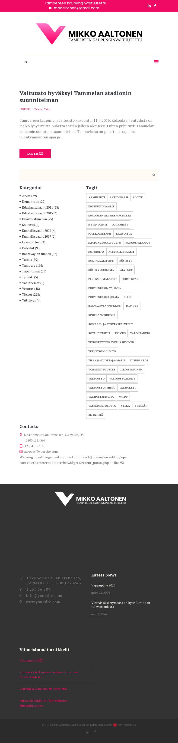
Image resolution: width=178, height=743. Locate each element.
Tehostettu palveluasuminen (111, 342)
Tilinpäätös (139, 360)
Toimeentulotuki (101, 369)
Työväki (27, 277)
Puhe (127, 297)
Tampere (38, 109)
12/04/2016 (24, 109)
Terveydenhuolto (102, 351)
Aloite (138, 197)
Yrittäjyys (29, 300)
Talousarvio (140, 333)
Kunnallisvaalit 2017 (36, 236)
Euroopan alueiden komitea (109, 215)
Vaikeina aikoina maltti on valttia (43, 689)
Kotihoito (96, 251)
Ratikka (132, 306)
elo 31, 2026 (99, 614)
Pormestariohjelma (103, 297)
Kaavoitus (124, 233)
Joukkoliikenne (99, 233)
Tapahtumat (31, 271)
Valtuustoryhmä (101, 387)
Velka (125, 405)
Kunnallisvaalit (121, 251)
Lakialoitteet (31, 242)
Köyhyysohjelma (101, 270)
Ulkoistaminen (131, 369)
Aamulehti (96, 197)
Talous (27, 259)
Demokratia (30, 201)
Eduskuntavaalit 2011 (37, 207)
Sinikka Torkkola (101, 315)
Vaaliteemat (31, 283)
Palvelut (28, 248)
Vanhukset (127, 387)
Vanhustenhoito (101, 396)
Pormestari (130, 279)
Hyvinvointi (97, 224)
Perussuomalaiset (102, 279)
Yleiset (47, 109)
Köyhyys (125, 260)
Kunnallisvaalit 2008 (36, 230)
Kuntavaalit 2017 (101, 260)
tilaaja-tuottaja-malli (106, 360)
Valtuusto (96, 378)
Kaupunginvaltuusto (104, 242)
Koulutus (28, 225)
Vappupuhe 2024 (103, 585)
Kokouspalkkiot (138, 242)
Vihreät (141, 405)
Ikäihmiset (120, 224)
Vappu (123, 396)
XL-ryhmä (95, 414)
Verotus (28, 288)
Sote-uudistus (99, 333)
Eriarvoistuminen (34, 219)
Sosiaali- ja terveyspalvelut (110, 324)
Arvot (26, 195)
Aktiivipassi (119, 197)
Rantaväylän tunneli (36, 254)
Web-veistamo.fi (127, 725)
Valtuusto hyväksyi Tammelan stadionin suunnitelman (75, 96)
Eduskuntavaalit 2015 (37, 213)
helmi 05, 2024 (100, 593)
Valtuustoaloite (122, 378)
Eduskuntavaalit (101, 206)
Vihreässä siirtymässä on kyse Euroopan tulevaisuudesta (120, 604)
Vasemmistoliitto (102, 405)
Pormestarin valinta (104, 288)
